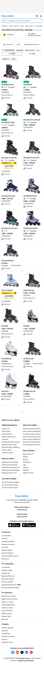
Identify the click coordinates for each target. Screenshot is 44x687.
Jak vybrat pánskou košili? (10, 485)
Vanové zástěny (7, 434)
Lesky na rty (6, 429)
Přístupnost (5, 559)
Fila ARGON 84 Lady (30, 196)
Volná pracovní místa (8, 544)
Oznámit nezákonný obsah (10, 556)
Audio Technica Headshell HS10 (32, 431)
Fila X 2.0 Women (7, 290)
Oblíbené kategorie (9, 425)
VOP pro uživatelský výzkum (10, 588)
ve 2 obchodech (28, 203)
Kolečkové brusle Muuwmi (10, 462)
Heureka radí (6, 573)
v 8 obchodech (28, 236)
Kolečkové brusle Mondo (9, 465)
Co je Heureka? (6, 536)
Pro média (5, 547)
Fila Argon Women (7, 261)
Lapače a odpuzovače (8, 437)
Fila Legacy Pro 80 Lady (9, 228)
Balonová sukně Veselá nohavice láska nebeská (32, 429)
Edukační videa (6, 616)
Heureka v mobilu (7, 570)
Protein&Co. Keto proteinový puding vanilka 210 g (32, 434)
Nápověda (5, 619)
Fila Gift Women (6, 359)
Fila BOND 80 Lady (7, 84)
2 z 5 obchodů (5, 171)
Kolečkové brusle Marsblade (11, 470)
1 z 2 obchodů (5, 301)
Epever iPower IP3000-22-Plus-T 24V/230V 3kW (32, 439)
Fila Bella (26, 326)
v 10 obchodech (28, 165)
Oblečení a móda (28, 473)
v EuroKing (4, 265)
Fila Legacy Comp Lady (9, 158)
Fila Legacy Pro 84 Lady (31, 158)
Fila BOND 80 (27, 84)
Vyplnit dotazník (22, 516)
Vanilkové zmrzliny (7, 453)
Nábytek (25, 470)
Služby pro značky (7, 608)
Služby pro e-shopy (8, 602)
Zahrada (25, 468)
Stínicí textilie (6, 431)
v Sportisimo (5, 92)
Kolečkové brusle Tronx (9, 473)
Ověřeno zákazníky (8, 628)
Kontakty (4, 539)
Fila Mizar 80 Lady (29, 391)
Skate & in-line (29, 26)
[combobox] (22, 21)
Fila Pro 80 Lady (28, 290)
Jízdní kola (5, 439)
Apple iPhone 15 (28, 454)
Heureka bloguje (7, 550)
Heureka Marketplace (8, 605)
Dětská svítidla (6, 450)
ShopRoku (5, 631)
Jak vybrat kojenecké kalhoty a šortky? (11, 482)
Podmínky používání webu (25, 660)
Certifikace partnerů (8, 636)
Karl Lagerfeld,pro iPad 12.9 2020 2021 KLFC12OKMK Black (32, 445)
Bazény (25, 460)
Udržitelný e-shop (7, 642)
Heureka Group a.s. (25, 658)
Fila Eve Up (5, 391)
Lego (24, 465)
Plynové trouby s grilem (9, 445)
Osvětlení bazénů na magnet (11, 442)
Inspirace (4, 639)
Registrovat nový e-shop (9, 599)
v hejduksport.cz (6, 363)
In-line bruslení (39, 26)
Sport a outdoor (14, 26)
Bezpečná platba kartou (9, 585)
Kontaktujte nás (22, 509)
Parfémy (25, 457)
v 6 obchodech (28, 127)
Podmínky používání (8, 541)
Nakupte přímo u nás (8, 576)
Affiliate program (7, 613)
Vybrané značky (8, 458)
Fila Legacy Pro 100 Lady (31, 120)
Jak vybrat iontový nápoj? (10, 488)
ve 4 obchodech (28, 331)
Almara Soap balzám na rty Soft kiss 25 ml (32, 437)
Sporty (22, 26)
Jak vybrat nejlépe (9, 478)
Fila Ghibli (4, 326)
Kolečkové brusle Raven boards (11, 468)
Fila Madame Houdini (30, 228)
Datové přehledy (7, 611)
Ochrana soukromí (7, 582)
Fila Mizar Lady (28, 359)
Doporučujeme (28, 450)
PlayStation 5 (27, 462)
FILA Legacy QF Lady (8, 196)
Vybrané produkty (30, 425)
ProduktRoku (6, 634)
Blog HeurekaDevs (8, 553)
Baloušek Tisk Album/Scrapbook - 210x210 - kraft (32, 442)
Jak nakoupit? (6, 567)
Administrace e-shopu (9, 596)
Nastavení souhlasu (8, 579)
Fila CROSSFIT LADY (8, 122)
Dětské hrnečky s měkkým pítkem (11, 447)
